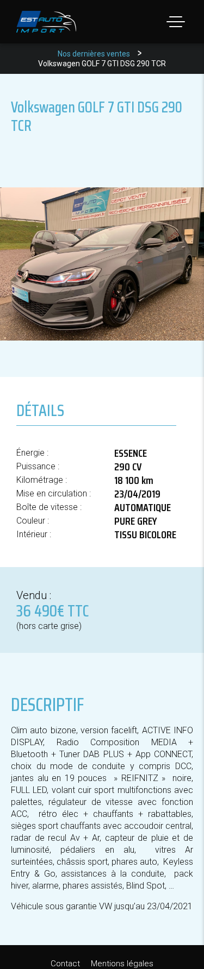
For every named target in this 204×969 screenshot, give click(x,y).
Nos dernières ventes (94, 53)
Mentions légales (122, 963)
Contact (65, 963)
